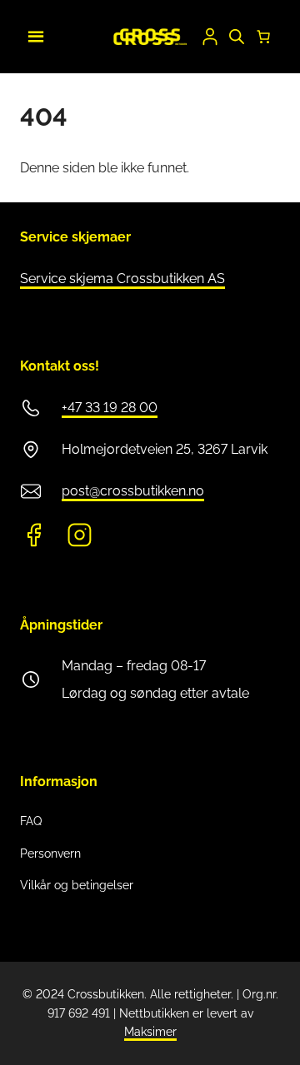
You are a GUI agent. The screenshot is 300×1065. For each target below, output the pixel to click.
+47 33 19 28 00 (110, 408)
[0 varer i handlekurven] (263, 36)
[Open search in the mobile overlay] (236, 36)
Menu (33, 34)
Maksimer (150, 1031)
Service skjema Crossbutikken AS (122, 278)
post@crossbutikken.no (133, 491)
